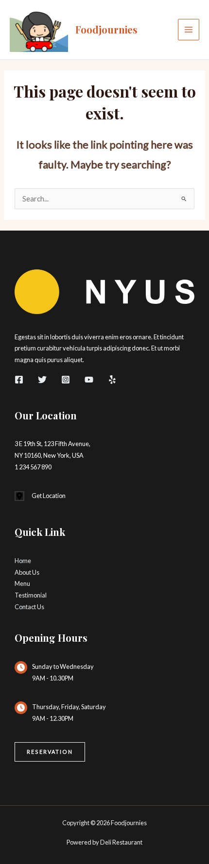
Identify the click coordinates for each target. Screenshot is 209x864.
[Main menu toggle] (188, 29)
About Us (27, 572)
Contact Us (29, 607)
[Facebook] (19, 379)
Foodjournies (106, 29)
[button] (50, 752)
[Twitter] (42, 379)
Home (23, 561)
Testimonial (31, 595)
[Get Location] (40, 496)
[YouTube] (89, 379)
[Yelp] (112, 379)
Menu (22, 583)
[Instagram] (65, 379)
